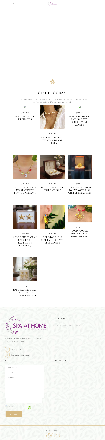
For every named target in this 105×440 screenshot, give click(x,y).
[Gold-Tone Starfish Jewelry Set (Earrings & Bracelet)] (25, 217)
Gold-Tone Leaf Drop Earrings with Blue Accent (53, 240)
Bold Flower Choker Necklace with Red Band (79, 234)
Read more (25, 124)
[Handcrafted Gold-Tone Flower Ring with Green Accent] (80, 167)
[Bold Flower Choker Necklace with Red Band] (80, 213)
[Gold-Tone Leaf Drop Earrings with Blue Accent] (52, 217)
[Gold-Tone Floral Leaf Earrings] (52, 167)
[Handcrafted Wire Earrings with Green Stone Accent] (80, 106)
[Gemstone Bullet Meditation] (25, 106)
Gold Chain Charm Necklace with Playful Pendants (25, 190)
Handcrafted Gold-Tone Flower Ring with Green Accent (80, 190)
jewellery (25, 113)
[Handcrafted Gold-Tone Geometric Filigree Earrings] (25, 269)
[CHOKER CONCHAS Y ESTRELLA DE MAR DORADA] (52, 117)
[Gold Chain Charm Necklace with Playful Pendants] (25, 167)
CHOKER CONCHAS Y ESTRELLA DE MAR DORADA (52, 140)
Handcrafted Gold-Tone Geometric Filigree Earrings (25, 293)
